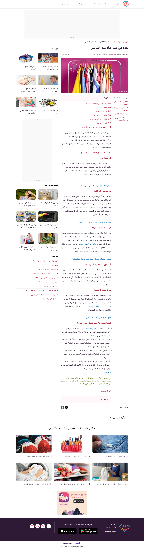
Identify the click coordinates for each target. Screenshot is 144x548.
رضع (91, 4)
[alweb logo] (76, 543)
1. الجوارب (105, 107)
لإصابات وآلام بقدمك (98, 306)
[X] (43, 526)
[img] (72, 503)
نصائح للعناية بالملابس (121, 114)
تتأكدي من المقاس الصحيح (87, 244)
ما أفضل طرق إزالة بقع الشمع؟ (49, 299)
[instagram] (32, 526)
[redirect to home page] (126, 4)
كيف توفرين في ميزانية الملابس (121, 109)
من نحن (113, 524)
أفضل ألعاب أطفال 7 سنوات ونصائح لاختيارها (44, 295)
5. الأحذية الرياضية (102, 123)
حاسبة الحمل (103, 4)
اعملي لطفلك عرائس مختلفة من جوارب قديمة (95, 185)
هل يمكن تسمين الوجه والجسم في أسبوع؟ (45, 261)
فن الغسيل (107, 372)
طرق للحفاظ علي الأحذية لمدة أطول (98, 317)
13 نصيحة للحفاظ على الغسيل (121, 103)
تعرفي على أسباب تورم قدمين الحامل (47, 282)
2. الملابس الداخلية (102, 111)
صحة (95, 4)
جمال (74, 4)
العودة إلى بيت (106, 391)
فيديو (63, 4)
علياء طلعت (112, 54)
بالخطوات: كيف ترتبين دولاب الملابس (121, 119)
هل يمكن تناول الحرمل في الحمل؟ (48, 269)
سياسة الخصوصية (110, 527)
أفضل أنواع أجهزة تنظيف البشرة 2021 (46, 278)
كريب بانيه (55, 265)
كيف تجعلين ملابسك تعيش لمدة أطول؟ (95, 127)
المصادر (106, 399)
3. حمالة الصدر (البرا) (101, 115)
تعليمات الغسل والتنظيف (93, 328)
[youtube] (37, 526)
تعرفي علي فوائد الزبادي (51, 286)
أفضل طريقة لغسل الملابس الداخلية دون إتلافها (95, 222)
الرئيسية (116, 4)
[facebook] (49, 526)
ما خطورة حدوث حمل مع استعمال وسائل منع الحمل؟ (42, 290)
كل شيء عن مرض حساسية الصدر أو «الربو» (45, 273)
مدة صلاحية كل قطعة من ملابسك (97, 103)
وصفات (79, 4)
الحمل (110, 4)
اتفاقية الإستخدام (110, 531)
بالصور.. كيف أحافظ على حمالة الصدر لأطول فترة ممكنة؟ (91, 259)
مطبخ (69, 4)
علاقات (86, 4)
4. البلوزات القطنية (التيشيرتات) (98, 119)
